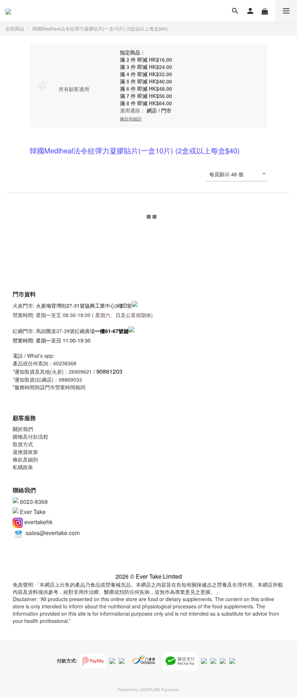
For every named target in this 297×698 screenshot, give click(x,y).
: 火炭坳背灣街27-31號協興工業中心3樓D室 (82, 305)
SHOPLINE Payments (159, 689)
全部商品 (14, 28)
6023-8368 (33, 501)
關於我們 (23, 428)
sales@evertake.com (52, 533)
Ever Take (32, 512)
